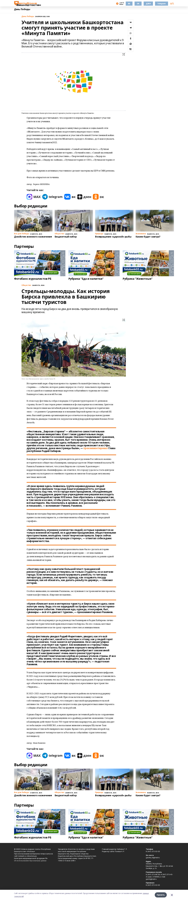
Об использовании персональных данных (30, 861)
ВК (129, 3)
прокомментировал (95, 448)
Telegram (161, 3)
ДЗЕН (148, 3)
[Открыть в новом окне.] (34, 197)
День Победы (22, 9)
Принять (161, 895)
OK (138, 3)
